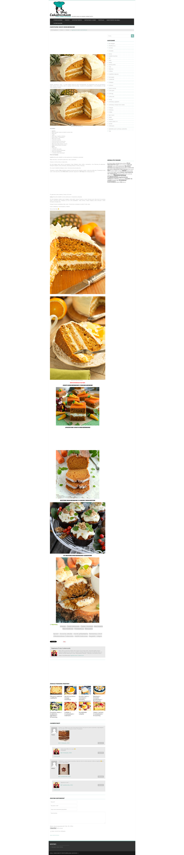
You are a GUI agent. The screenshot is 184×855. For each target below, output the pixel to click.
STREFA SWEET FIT (113, 121)
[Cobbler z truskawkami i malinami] (70, 706)
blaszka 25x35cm (123, 163)
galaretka (122, 167)
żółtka (121, 182)
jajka (108, 169)
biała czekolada (116, 163)
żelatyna (117, 182)
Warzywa (112, 126)
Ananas (67, 30)
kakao (129, 169)
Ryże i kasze (111, 115)
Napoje (111, 82)
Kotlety (110, 62)
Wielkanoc (110, 178)
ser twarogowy (112, 174)
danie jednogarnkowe (120, 166)
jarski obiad (113, 169)
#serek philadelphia (80, 634)
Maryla (53, 768)
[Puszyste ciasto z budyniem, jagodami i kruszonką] (56, 706)
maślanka (120, 170)
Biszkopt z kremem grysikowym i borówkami (97, 698)
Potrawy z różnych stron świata (117, 104)
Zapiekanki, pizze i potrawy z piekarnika (118, 129)
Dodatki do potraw (113, 56)
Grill (109, 58)
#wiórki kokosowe (81, 636)
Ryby (111, 112)
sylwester (120, 173)
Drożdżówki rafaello (83, 713)
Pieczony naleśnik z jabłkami (56, 697)
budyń (117, 164)
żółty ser (124, 182)
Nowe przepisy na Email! (113, 20)
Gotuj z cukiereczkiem (55, 853)
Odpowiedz (100, 743)
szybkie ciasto (124, 173)
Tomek (53, 734)
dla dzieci (128, 166)
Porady (110, 99)
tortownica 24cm (110, 175)
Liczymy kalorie (58, 23)
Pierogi (111, 93)
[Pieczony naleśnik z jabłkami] (56, 690)
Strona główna (58, 20)
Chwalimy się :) (112, 45)
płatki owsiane (117, 172)
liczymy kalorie (113, 170)
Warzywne (89, 629)
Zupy (110, 131)
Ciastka (111, 51)
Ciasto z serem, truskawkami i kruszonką (98, 713)
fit (119, 167)
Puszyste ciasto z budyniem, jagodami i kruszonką (55, 714)
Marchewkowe (68, 629)
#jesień (56, 634)
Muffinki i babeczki (114, 74)
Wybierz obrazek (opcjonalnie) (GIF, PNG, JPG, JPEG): (61, 826)
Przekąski (111, 107)
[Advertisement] (78, 44)
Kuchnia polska (112, 64)
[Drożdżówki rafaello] (85, 706)
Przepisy (67, 20)
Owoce (61, 30)
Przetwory (111, 110)
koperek (132, 169)
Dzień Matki (115, 167)
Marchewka (98, 626)
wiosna (116, 178)
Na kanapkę (111, 77)
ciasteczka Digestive (122, 164)
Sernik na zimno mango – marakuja (69, 697)
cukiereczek (66, 648)
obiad (124, 171)
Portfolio (101, 20)
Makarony (111, 69)
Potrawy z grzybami (114, 101)
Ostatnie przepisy (77, 20)
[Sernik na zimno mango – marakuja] (70, 690)
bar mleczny (110, 163)
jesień (118, 169)
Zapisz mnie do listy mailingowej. (59, 831)
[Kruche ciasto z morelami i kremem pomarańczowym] (85, 690)
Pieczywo (112, 90)
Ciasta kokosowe (73, 626)
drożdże (109, 167)
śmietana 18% (115, 180)
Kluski (110, 60)
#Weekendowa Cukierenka (63, 636)
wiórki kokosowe (122, 178)
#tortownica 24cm (95, 634)
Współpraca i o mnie (90, 20)
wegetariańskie (123, 177)
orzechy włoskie (110, 172)
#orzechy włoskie (66, 634)
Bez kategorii (112, 43)
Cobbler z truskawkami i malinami (69, 713)
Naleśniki (112, 79)
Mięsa (111, 71)
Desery (110, 54)
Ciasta (111, 47)
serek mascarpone (126, 172)
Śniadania (111, 119)
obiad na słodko (130, 170)
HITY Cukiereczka (129, 167)
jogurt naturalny (124, 169)
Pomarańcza (79, 629)
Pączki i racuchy (112, 88)
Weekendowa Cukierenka (116, 176)
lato (108, 171)
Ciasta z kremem (86, 626)
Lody (110, 66)
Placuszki (112, 96)
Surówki (110, 123)
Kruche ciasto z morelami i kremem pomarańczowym (85, 698)
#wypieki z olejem (95, 636)
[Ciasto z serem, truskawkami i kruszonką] (99, 706)
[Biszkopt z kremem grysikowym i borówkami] (99, 690)
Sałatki (110, 117)
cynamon (114, 166)
